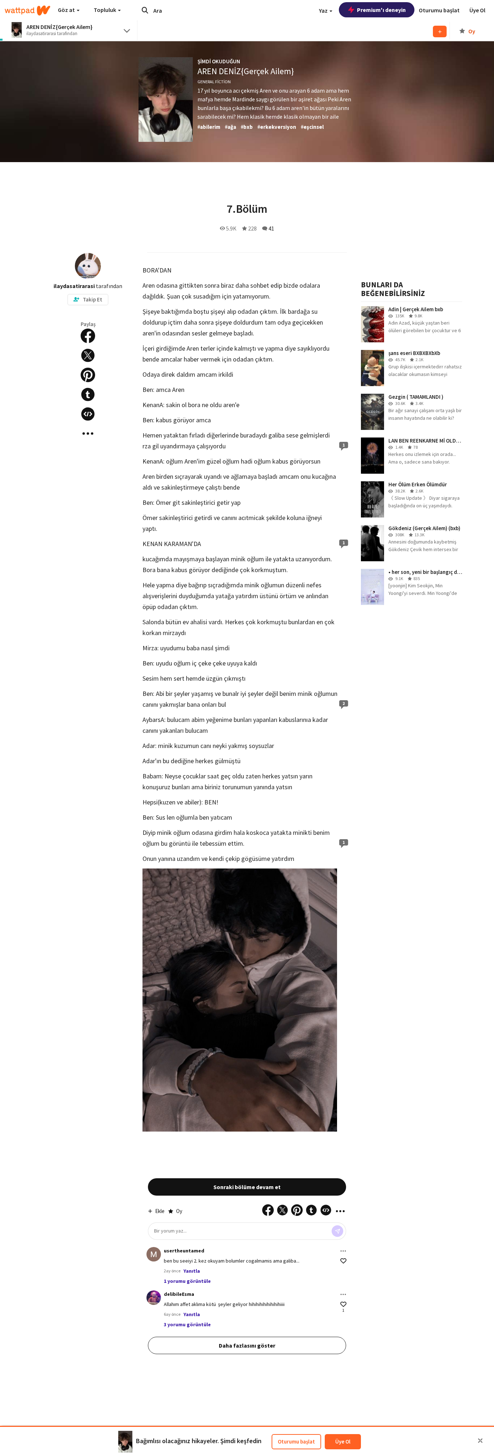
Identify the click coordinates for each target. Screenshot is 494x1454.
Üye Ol (342, 1441)
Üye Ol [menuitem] (477, 10)
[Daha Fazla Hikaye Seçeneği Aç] (88, 433)
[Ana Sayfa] (27, 10)
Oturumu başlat (296, 1441)
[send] (337, 1231)
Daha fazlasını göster (247, 1345)
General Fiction (214, 81)
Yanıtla (191, 1271)
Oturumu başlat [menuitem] (439, 10)
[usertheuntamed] (153, 1254)
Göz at (67, 9)
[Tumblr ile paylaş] (88, 394)
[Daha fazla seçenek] (343, 1251)
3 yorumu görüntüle (187, 1324)
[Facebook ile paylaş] (88, 336)
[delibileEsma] (153, 1297)
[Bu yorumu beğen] (343, 1261)
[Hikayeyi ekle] (88, 414)
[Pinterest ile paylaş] (88, 375)
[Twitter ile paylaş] (88, 355)
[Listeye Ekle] (440, 31)
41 (271, 228)
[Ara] (145, 10)
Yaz (324, 10)
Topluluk (105, 9)
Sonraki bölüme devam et (247, 1187)
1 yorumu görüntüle (187, 1281)
